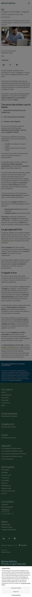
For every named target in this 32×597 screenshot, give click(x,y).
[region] (16, 581)
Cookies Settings (16, 595)
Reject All (15, 591)
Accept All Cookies (16, 588)
